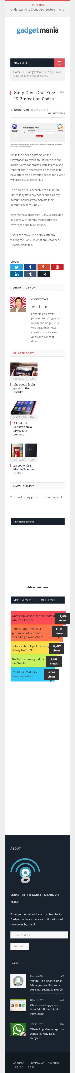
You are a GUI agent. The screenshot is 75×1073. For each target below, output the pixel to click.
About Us (19, 1063)
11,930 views (62, 618)
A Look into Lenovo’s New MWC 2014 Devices (22, 428)
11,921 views (60, 631)
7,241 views (54, 661)
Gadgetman (21, 110)
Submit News (36, 1063)
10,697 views (56, 648)
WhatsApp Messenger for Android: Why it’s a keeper (33, 618)
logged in (32, 497)
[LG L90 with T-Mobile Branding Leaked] (24, 452)
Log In (30, 1067)
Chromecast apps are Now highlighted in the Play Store (45, 1009)
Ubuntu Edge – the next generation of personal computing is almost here (27, 633)
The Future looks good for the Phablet (24, 388)
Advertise (54, 1063)
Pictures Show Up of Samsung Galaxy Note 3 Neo (31, 648)
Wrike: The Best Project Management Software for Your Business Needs (46, 985)
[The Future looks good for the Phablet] (24, 371)
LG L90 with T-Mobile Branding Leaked (24, 469)
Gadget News (56, 113)
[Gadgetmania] (37, 29)
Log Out (18, 1067)
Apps (15, 963)
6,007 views (51, 674)
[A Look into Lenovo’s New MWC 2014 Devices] (24, 410)
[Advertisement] (42, 46)
